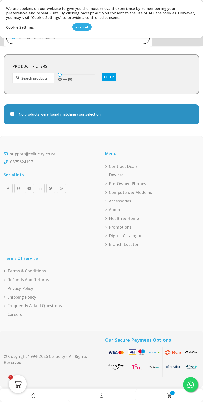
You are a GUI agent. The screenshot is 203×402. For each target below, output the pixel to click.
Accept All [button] (82, 27)
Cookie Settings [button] (20, 27)
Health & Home (124, 218)
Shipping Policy (21, 297)
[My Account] (101, 395)
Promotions (120, 227)
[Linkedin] (40, 188)
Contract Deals (123, 166)
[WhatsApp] (61, 188)
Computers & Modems (130, 192)
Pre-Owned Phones (127, 183)
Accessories (120, 201)
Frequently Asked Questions (34, 305)
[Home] (33, 395)
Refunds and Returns (28, 279)
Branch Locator (124, 244)
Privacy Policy (20, 288)
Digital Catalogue (125, 235)
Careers (14, 314)
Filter (109, 77)
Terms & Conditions (26, 271)
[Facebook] (8, 188)
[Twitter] (50, 188)
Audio (114, 209)
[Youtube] (29, 188)
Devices (116, 175)
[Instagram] (18, 188)
